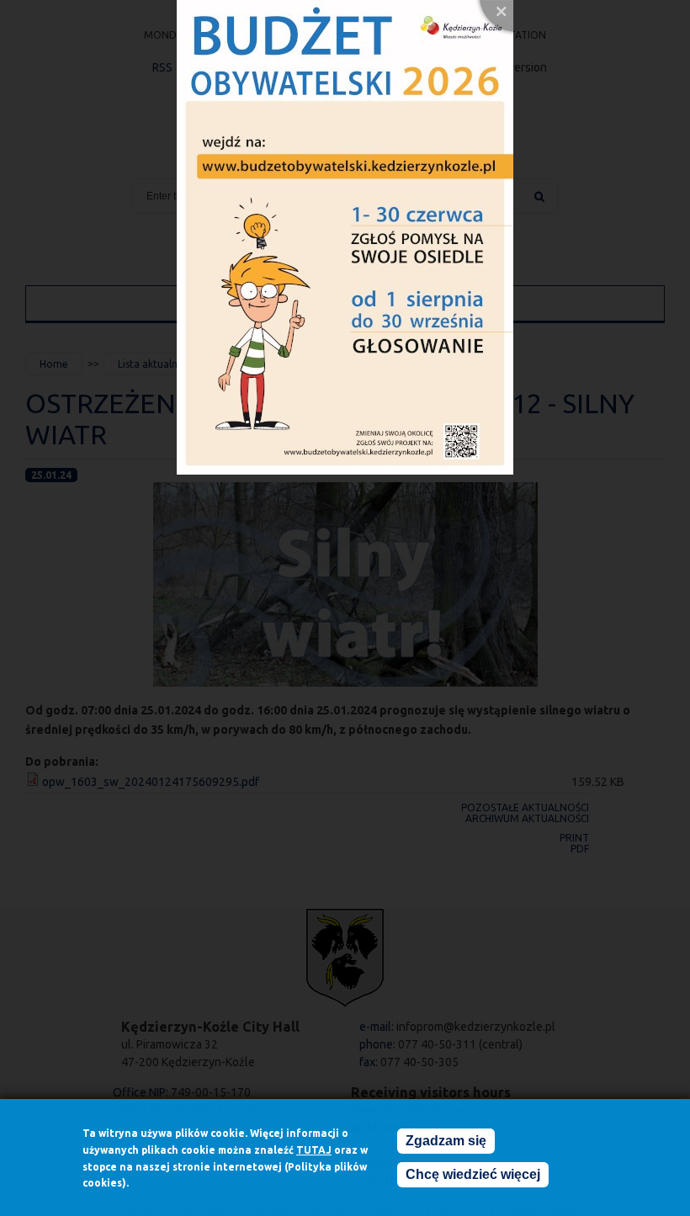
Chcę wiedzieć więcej (473, 1174)
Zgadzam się (446, 1141)
